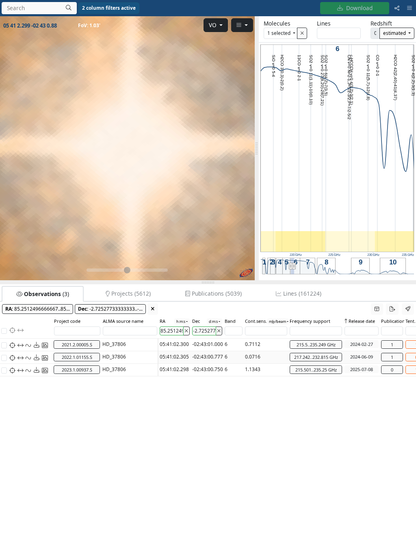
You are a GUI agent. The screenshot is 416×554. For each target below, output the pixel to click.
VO (213, 25)
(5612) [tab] (131, 293)
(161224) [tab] (302, 293)
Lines (324, 23)
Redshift (381, 23)
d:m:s (213, 321)
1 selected (279, 33)
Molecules (277, 23)
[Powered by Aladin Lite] (246, 272)
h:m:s (180, 321)
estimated (395, 33)
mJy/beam (277, 321)
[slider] (257, 148)
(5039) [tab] (217, 293)
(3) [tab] (46, 294)
